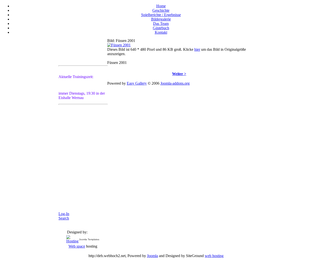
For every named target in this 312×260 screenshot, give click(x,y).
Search (63, 218)
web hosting (214, 256)
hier (197, 49)
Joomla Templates (89, 239)
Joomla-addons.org (175, 83)
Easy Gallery (137, 83)
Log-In (63, 214)
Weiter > (179, 74)
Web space (76, 246)
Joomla (152, 256)
